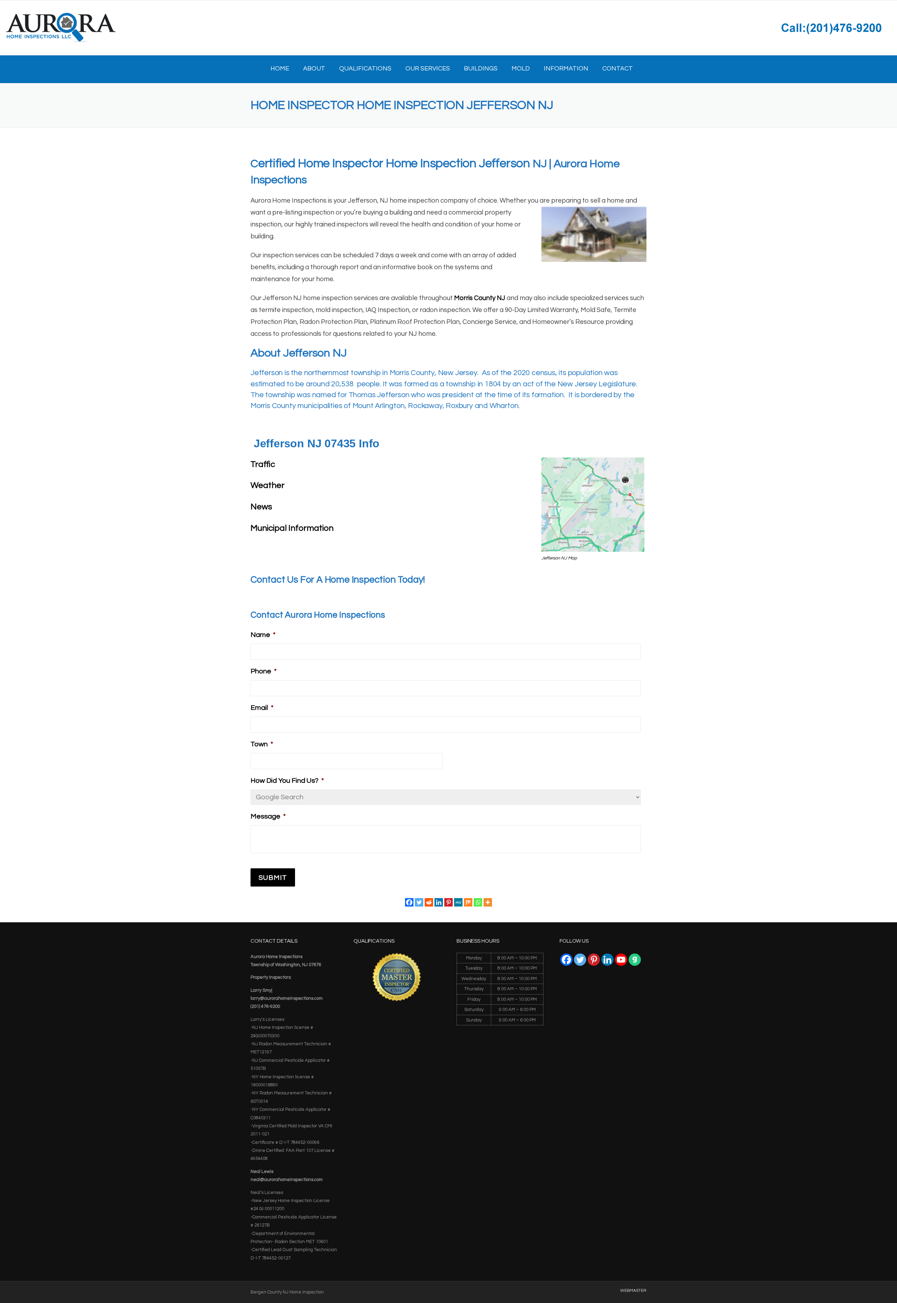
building (400, 212)
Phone (263, 671)
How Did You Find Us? (287, 780)
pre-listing (287, 212)
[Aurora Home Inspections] (60, 27)
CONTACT (617, 68)
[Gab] (635, 960)
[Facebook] (409, 902)
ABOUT (314, 68)
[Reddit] (429, 902)
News (261, 506)
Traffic (263, 464)
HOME (280, 68)
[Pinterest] (448, 902)
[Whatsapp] (478, 902)
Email (262, 707)
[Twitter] (419, 902)
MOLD (521, 68)
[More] (488, 902)
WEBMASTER (633, 1291)
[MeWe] (458, 902)
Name (263, 634)
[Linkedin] (438, 902)
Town (262, 744)
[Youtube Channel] (621, 960)
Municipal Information (292, 528)
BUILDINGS (481, 68)
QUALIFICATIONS (365, 68)
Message (268, 816)
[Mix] (468, 902)
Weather (268, 485)
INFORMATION (566, 68)
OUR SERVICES (427, 68)
